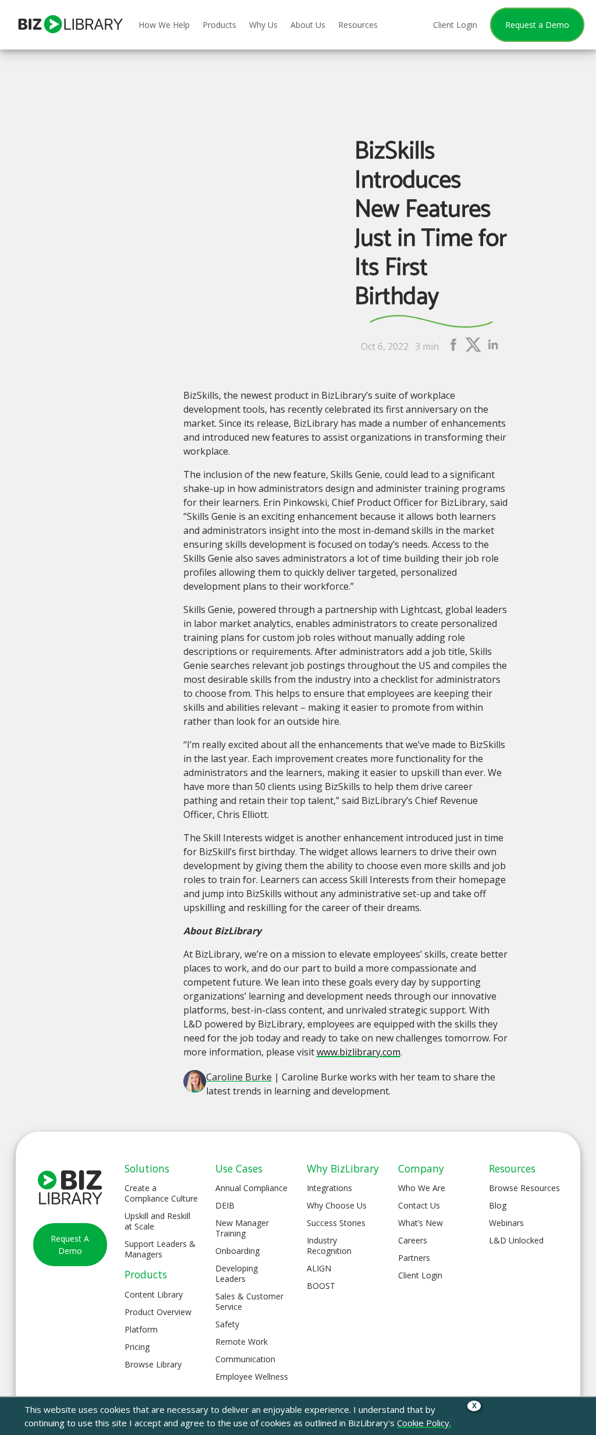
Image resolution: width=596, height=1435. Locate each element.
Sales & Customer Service (249, 1301)
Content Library (154, 1294)
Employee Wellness (251, 1376)
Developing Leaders (236, 1273)
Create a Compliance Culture (161, 1193)
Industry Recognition (329, 1245)
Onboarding (237, 1250)
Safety (227, 1324)
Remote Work (241, 1341)
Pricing (137, 1346)
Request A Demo (70, 1244)
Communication (245, 1359)
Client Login (420, 1275)
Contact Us (419, 1205)
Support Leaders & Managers (160, 1249)
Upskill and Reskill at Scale (157, 1221)
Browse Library (153, 1364)
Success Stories (336, 1222)
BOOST (321, 1285)
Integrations (329, 1187)
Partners (414, 1257)
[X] (473, 349)
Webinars (506, 1222)
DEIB (225, 1205)
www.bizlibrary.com (358, 1052)
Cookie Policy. (424, 1423)
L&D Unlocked (516, 1240)
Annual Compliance (251, 1187)
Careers (412, 1240)
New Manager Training (242, 1228)
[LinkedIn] (493, 349)
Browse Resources (524, 1187)
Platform (141, 1329)
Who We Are (421, 1187)
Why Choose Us (337, 1205)
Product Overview (158, 1311)
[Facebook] (453, 349)
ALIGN (319, 1268)
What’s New (420, 1222)
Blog (497, 1205)
